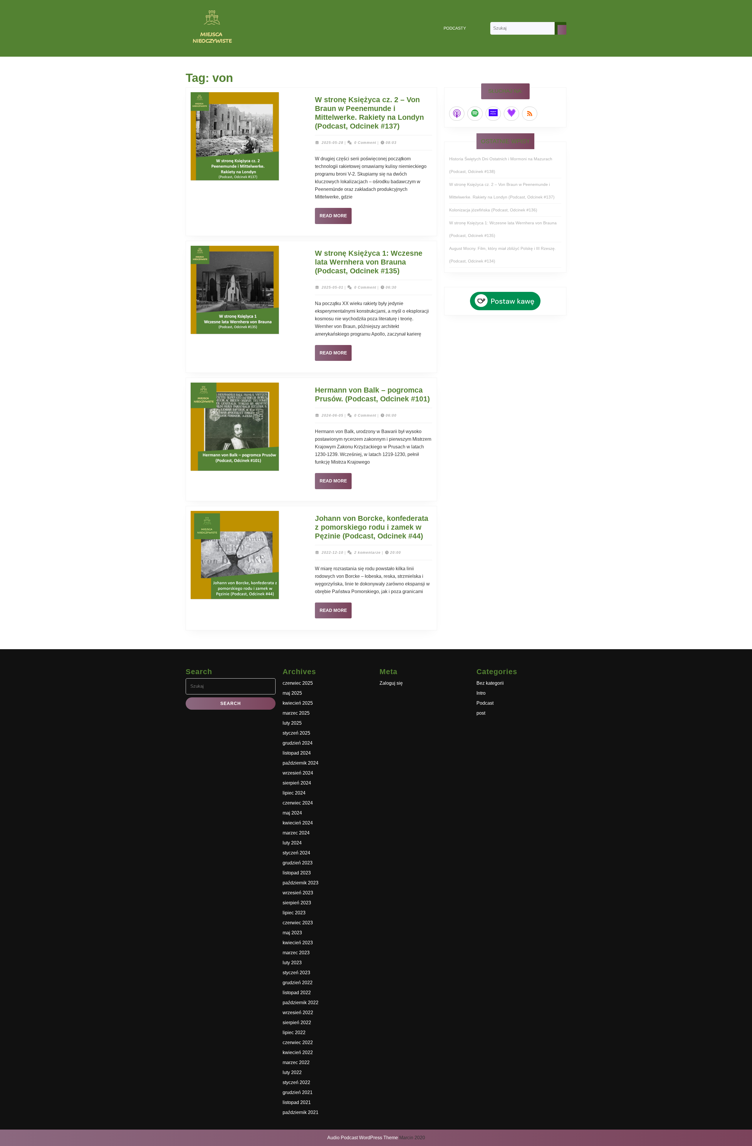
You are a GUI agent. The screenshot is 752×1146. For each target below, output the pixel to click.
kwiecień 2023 (298, 942)
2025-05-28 (332, 143)
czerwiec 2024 (298, 802)
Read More (336, 218)
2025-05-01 (332, 287)
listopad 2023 (297, 872)
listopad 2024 (297, 752)
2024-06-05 (332, 415)
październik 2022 (300, 1002)
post (480, 713)
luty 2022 (292, 1072)
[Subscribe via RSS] (529, 114)
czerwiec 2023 (298, 922)
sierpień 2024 (297, 782)
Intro (481, 693)
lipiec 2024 (294, 792)
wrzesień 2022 (298, 1012)
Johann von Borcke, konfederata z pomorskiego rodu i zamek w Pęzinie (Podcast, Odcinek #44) (371, 527)
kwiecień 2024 (298, 822)
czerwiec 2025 (298, 683)
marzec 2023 (296, 952)
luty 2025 (292, 723)
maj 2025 (292, 693)
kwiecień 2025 (298, 703)
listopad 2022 (297, 992)
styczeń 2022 (296, 1082)
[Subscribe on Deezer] (511, 114)
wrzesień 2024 (298, 772)
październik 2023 (300, 882)
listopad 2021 (297, 1102)
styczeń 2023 (296, 972)
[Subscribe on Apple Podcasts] (456, 114)
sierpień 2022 (297, 1022)
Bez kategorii (490, 683)
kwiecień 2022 (298, 1052)
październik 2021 (300, 1112)
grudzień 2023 (298, 862)
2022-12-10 (332, 553)
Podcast (485, 703)
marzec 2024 (296, 832)
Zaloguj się (391, 683)
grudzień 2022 (298, 982)
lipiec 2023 (294, 912)
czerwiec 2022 (298, 1042)
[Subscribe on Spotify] (475, 114)
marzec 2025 (296, 713)
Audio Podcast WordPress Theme (362, 1137)
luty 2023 (292, 962)
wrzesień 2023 (298, 892)
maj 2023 (292, 932)
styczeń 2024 (296, 852)
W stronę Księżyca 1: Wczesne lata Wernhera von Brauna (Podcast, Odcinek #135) (368, 262)
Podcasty (455, 28)
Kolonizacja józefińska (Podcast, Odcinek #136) (493, 210)
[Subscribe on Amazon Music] (493, 114)
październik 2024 (300, 762)
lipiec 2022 (294, 1032)
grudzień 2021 (298, 1092)
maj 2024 (292, 812)
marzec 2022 (296, 1062)
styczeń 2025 (296, 733)
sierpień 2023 (297, 902)
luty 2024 (292, 842)
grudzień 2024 (298, 743)
